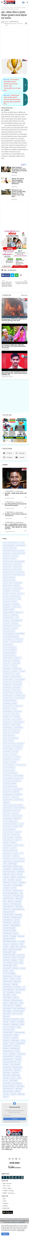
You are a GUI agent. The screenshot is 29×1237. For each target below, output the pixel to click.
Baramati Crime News (8, 572)
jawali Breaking (7, 668)
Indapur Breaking (7, 657)
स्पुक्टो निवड (13, 1094)
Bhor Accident (6, 588)
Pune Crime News (7, 757)
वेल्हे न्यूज (5, 1054)
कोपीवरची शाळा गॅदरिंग (8, 898)
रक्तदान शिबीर (6, 1024)
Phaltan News (15, 732)
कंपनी (21, 893)
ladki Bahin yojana (8, 698)
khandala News (17, 684)
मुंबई (14, 1014)
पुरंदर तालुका (15, 968)
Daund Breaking (7, 625)
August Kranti (6, 556)
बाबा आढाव (12, 979)
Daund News (6, 628)
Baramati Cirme (17, 564)
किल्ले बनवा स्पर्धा (7, 896)
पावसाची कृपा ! (14, 960)
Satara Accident (7, 807)
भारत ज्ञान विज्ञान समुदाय (8, 989)
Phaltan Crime (16, 730)
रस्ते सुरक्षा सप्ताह (14, 1024)
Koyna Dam (19, 692)
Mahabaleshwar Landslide (10, 703)
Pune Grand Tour (7, 759)
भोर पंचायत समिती (7, 998)
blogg (18, 599)
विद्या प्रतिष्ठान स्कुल (15, 1048)
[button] (27, 2)
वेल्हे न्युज (17, 1051)
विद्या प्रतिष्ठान (6, 1048)
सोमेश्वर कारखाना (20, 1086)
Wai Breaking (6, 858)
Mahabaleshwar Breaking (9, 700)
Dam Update (6, 623)
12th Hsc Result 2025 (12, 542)
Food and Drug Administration (10, 636)
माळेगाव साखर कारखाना (18, 1011)
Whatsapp (17, 275)
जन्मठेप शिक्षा (6, 917)
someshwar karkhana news (10, 821)
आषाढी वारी (13, 877)
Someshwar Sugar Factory (10, 823)
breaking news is (17, 607)
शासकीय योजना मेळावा (8, 1056)
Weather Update (7, 861)
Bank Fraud (6, 558)
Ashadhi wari (21, 550)
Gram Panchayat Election (9, 649)
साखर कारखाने (6, 1075)
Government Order (7, 644)
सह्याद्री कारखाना (6, 1073)
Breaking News (9, 7)
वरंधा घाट (23, 1040)
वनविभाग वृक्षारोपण (15, 1040)
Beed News (16, 585)
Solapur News (17, 818)
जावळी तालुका (16, 923)
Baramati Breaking (19, 561)
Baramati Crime (17, 569)
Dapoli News (15, 623)
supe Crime (18, 840)
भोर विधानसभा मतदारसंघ (17, 1000)
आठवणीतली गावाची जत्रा (17, 869)
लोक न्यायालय (6, 1038)
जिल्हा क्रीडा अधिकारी (15, 925)
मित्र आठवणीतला (6, 1014)
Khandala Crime (7, 684)
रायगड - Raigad (7, 1188)
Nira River (19, 719)
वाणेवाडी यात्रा (16, 1046)
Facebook (6, 275)
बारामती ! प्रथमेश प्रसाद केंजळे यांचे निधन (16, 494)
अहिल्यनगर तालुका (7, 866)
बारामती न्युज (15, 984)
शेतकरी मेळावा (18, 1059)
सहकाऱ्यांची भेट (17, 1070)
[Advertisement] (14, 43)
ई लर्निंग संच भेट (6, 882)
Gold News (6, 641)
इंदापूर (4, 880)
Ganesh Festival (19, 639)
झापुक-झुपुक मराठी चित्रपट (9, 939)
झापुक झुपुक (13, 936)
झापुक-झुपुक (21, 936)
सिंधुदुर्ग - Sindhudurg (8, 1193)
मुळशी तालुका (6, 1016)
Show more (24, 295)
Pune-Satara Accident (8, 770)
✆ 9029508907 (21, 1222)
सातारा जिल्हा (6, 1078)
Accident (22, 542)
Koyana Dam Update (8, 692)
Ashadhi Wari (6, 553)
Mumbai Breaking (7, 711)
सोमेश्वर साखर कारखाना (8, 1091)
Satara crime (17, 810)
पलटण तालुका (21, 957)
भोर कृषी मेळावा (10, 992)
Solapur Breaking (7, 818)
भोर (4, 992)
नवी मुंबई (12, 947)
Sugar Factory (15, 834)
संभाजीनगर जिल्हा (7, 1067)
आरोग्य (13, 874)
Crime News (6, 620)
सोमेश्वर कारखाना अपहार (8, 1089)
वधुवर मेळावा (6, 1040)
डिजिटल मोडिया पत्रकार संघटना (9, 941)
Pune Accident (6, 746)
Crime (16, 617)
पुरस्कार (11, 971)
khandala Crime (17, 682)
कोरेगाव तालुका (18, 898)
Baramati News (7, 574)
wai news (21, 858)
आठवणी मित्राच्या (6, 869)
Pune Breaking (6, 751)
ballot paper (15, 556)
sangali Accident (7, 799)
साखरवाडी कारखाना (16, 1075)
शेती (19, 1062)
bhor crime (6, 593)
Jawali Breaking (17, 668)
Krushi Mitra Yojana (8, 695)
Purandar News (16, 781)
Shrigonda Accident (17, 815)
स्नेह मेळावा (17, 1091)
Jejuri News (22, 671)
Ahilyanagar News (20, 545)
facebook (9, 453)
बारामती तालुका (17, 981)
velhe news (15, 853)
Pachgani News (7, 722)
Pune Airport (18, 749)
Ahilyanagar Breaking (8, 545)
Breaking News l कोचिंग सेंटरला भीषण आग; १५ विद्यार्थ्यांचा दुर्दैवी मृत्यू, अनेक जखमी (14, 319)
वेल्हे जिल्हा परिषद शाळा (8, 1051)
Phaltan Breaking (18, 727)
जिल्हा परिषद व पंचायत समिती (9, 931)
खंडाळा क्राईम (18, 901)
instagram (9, 457)
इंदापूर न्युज (18, 880)
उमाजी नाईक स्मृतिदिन (17, 885)
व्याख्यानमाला (12, 1054)
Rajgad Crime (6, 791)
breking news (14, 615)
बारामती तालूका (6, 984)
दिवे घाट (21, 944)
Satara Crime (6, 813)
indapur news (6, 660)
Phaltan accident (15, 724)
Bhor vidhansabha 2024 (9, 599)
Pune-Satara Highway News (10, 773)
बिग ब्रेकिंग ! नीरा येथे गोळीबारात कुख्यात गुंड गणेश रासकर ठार (16, 514)
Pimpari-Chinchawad (8, 735)
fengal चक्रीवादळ (20, 633)
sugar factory (6, 834)
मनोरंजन (5, 1206)
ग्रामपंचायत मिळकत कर (8, 906)
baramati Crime (17, 566)
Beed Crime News (7, 585)
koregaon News (16, 690)
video (21, 853)
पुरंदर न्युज (23, 968)
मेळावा (22, 1019)
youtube (22, 457)
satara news (15, 813)
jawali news (6, 671)
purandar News (7, 781)
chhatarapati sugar (8, 617)
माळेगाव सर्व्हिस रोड (7, 1011)
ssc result (21, 823)
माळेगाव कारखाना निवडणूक (19, 1008)
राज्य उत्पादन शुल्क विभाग (8, 1030)
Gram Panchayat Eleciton (9, 647)
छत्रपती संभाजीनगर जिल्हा (8, 912)
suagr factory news (8, 832)
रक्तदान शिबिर (20, 1022)
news (13, 719)
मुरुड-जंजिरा (19, 1014)
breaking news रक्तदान (8, 609)
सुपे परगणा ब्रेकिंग (13, 1081)
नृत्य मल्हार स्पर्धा (20, 955)
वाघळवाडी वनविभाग (20, 1043)
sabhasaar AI (15, 797)
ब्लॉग (24, 987)
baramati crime (7, 566)
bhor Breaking (6, 591)
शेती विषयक (6, 1064)
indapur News (15, 660)
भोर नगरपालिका (6, 995)
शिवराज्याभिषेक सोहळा (8, 1059)
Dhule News (14, 628)
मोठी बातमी (5, 1022)
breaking (14, 601)
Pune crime (6, 754)
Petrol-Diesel (6, 724)
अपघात (4, 864)
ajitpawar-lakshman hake (9, 548)
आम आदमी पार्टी (20, 872)
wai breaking (15, 856)
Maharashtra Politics (8, 706)
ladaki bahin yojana (20, 695)
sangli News (6, 802)
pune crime (15, 751)
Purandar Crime (18, 778)
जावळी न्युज (6, 925)
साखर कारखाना (15, 1073)
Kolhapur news (7, 690)
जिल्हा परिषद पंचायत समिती (9, 928)
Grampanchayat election (9, 652)
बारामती (18, 979)
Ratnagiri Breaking (7, 794)
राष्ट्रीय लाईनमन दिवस (19, 1032)
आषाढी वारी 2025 (21, 877)
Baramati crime (7, 569)
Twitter (12, 275)
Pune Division (17, 757)
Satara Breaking (7, 810)
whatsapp (22, 453)
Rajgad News (15, 791)
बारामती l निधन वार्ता (7, 981)
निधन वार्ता (23, 947)
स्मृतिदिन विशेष (21, 1094)
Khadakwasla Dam (16, 676)
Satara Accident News (19, 807)
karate (17, 674)
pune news (16, 759)
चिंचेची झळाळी (19, 906)
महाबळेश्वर (5, 1003)
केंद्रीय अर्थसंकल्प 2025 (18, 896)
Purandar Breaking (7, 778)
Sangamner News (18, 799)
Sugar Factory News (8, 837)
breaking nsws (18, 612)
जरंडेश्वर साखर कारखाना (16, 917)
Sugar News (18, 837)
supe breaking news (8, 840)
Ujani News (6, 848)
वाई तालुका (5, 1043)
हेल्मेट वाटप (5, 1097)
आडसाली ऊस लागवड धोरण (9, 872)
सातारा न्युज (13, 1078)
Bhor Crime (13, 593)
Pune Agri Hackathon (8, 749)
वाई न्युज (12, 1043)
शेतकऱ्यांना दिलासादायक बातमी (9, 1062)
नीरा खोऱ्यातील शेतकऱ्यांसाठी (9, 955)
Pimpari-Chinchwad (8, 740)
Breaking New (16, 604)
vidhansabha (6, 856)
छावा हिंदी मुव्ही (18, 915)
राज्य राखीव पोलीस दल (8, 1032)
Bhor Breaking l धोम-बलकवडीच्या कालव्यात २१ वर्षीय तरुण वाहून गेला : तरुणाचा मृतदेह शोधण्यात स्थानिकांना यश (14, 373)
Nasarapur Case (7, 716)
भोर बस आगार (16, 998)
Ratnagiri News (18, 794)
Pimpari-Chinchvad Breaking (10, 738)
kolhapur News (16, 687)
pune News (6, 762)
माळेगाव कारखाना (7, 1008)
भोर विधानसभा (6, 1000)
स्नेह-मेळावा (6, 1094)
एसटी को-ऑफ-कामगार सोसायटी (10, 893)
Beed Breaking (18, 582)
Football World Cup (8, 639)
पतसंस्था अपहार (6, 957)
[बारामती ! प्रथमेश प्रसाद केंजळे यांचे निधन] (14, 478)
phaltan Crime (6, 730)
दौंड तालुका (5, 947)
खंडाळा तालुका (6, 904)
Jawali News (14, 671)
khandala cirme (7, 682)
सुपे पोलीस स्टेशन (7, 1083)
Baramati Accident (8, 561)
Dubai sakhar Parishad (9, 631)
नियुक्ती (4, 949)
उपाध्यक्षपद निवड (6, 885)
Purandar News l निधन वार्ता (9, 783)
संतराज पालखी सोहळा (15, 1064)
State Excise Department (9, 829)
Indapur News (6, 663)
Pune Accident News (17, 746)
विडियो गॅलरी (6, 1208)
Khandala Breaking (20, 679)
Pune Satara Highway (8, 765)
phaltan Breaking (7, 727)
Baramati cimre (7, 564)
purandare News (7, 789)
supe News (6, 842)
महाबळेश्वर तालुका (13, 1003)
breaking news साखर (8, 612)
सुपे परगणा (5, 1081)
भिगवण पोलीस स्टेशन (20, 989)
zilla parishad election (18, 861)
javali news (6, 665)
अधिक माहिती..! (21, 1230)
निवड (14, 952)
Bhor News (5, 596)
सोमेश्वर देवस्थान (18, 1089)
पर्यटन (4, 1201)
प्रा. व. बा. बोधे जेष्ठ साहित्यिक (9, 973)
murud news (6, 714)
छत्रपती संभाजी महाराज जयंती (18, 909)
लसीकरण (16, 1035)
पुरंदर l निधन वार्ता (7, 968)
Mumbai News (17, 711)
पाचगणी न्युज (6, 960)
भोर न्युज (14, 995)
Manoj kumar (19, 706)
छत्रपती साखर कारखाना (8, 915)
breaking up (6, 615)
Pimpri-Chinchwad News (9, 743)
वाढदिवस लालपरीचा (7, 1046)
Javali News (14, 665)
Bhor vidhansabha (15, 596)
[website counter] (13, 1178)
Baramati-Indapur (8, 582)
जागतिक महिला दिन (7, 920)
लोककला (5, 1203)
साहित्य (19, 1078)
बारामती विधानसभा (7, 987)
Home (2, 7)
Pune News (13, 762)
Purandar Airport (7, 775)
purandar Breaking (18, 775)
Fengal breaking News (8, 633)
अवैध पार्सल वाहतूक (12, 864)
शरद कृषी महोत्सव (21, 1054)
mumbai (14, 708)
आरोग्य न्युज (19, 874)
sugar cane (18, 832)
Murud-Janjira (15, 714)
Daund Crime (16, 625)
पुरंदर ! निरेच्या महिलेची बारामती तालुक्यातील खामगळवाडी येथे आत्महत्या (16, 504)
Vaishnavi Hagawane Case (10, 850)
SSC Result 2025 (7, 826)
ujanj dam (13, 848)
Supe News (13, 842)
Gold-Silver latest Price (16, 641)
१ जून (4, 542)
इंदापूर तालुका (11, 880)
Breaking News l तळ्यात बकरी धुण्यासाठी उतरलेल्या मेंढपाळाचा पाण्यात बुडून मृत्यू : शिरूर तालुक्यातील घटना (12, 99)
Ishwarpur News (16, 663)
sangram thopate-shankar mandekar (12, 805)
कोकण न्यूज (18, 1221)
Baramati (13, 558)
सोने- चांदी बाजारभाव (17, 1083)
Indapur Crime (17, 657)
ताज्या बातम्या (6, 944)
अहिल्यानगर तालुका (18, 866)
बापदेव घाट (5, 979)
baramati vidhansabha (9, 580)
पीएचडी (21, 960)
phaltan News (6, 732)
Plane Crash (21, 743)
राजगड (4, 1027)
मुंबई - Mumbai (7, 1183)
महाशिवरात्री (18, 1006)
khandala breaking (8, 679)
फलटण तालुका (17, 976)
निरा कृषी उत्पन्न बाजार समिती (15, 949)
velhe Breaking (6, 853)
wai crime (14, 858)
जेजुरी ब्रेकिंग (6, 936)
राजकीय (22, 1024)
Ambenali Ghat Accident (9, 550)
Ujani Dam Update (18, 845)
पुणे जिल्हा (9, 963)
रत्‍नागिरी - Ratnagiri (8, 1190)
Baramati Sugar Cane (18, 574)
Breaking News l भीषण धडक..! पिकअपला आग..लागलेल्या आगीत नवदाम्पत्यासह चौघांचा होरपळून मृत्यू (14, 346)
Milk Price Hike (6, 708)
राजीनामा (18, 1027)
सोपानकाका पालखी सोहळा (9, 1086)
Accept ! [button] (5, 1234)
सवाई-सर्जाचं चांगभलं (7, 1070)
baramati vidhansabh (8, 577)
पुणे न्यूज (21, 963)
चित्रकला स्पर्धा (6, 909)
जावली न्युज (16, 920)
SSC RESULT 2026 (17, 826)
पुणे (4, 963)
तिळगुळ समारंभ (14, 944)
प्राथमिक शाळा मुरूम (7, 976)
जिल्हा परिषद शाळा (7, 933)
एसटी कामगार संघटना (17, 890)
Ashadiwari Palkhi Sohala (18, 553)
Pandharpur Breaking (18, 722)
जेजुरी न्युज (15, 933)
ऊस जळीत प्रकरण (7, 890)
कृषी (4, 1199)
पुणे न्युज (15, 963)
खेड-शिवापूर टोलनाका (16, 904)
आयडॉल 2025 (6, 874)
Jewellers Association (8, 674)
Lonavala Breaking (19, 698)
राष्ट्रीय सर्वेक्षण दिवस (7, 1035)
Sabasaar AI (6, 797)
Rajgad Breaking (18, 789)
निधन (17, 947)
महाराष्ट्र (21, 1003)
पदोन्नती (14, 957)
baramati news (20, 572)
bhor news (21, 593)
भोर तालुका (18, 992)
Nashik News (17, 716)
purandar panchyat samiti (10, 786)
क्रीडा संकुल (10, 901)
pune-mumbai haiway (9, 767)
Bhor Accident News (17, 588)
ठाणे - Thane (6, 1186)
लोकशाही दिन (15, 1038)
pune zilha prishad (20, 765)
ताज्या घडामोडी (21, 941)
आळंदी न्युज (6, 877)
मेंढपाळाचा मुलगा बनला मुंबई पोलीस (11, 1019)
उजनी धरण (14, 882)
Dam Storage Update (16, 620)
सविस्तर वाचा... (9, 1149)
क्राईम (4, 901)
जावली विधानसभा (7, 923)
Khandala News (7, 687)
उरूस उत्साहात (6, 888)
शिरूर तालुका (18, 1056)
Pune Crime (13, 754)
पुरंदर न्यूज (5, 971)
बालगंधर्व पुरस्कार (17, 987)
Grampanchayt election (9, 655)
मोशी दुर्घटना (12, 1022)
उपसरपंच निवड (22, 882)
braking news (6, 601)
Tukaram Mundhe (7, 845)
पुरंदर (15, 965)
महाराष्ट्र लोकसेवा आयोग (8, 1006)
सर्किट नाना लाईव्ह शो (17, 1067)
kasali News (6, 676)
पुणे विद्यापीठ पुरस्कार (7, 965)
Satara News (6, 815)
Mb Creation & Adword (10, 1222)
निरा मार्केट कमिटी (7, 952)
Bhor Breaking (15, 591)
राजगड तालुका (11, 1027)
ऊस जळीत (13, 888)
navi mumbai (6, 719)
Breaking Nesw (6, 604)
